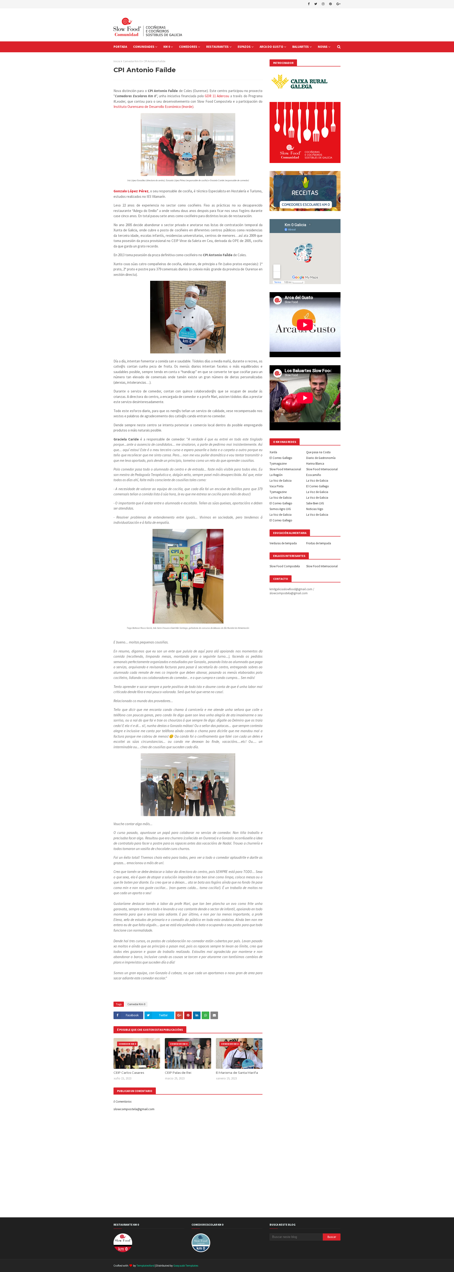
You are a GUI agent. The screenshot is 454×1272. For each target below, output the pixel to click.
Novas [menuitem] (322, 47)
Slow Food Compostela (285, 566)
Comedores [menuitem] (188, 47)
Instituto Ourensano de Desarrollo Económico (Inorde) (153, 106)
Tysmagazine (278, 464)
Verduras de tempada (283, 543)
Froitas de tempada (318, 543)
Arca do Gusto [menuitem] (271, 47)
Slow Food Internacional (285, 469)
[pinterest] (330, 4)
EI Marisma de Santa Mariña (237, 1072)
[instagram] (323, 4)
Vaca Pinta (277, 486)
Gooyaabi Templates (185, 1265)
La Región (276, 475)
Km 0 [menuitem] (166, 47)
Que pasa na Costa (318, 452)
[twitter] (315, 4)
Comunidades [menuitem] (143, 47)
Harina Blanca (315, 464)
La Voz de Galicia (281, 481)
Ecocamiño (313, 475)
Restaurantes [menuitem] (217, 47)
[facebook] (309, 4)
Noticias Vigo (314, 509)
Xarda (273, 452)
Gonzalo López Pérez (131, 191)
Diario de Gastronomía (321, 458)
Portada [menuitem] (120, 47)
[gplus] (337, 4)
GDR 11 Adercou (217, 96)
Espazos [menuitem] (244, 47)
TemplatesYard (145, 1265)
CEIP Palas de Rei (178, 1072)
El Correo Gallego (281, 458)
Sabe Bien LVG (315, 503)
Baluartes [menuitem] (300, 47)
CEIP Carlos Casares (129, 1072)
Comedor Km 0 (132, 61)
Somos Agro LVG (280, 509)
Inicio (117, 61)
